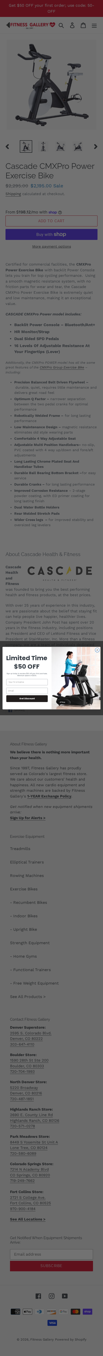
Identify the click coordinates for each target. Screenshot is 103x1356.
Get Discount (26, 698)
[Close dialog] (97, 650)
